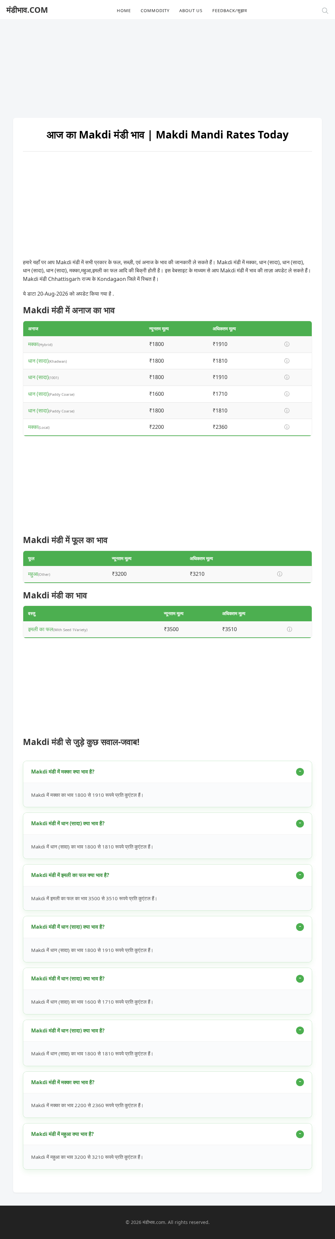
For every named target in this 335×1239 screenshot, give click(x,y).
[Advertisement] (167, 65)
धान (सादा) (38, 360)
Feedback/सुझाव (229, 10)
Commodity (155, 10)
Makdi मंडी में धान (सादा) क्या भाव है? (68, 823)
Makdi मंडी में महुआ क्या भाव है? (62, 1134)
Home (124, 10)
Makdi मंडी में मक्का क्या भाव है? (63, 771)
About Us (191, 10)
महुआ (33, 573)
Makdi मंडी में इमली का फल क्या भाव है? (70, 875)
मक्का (33, 344)
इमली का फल (40, 629)
